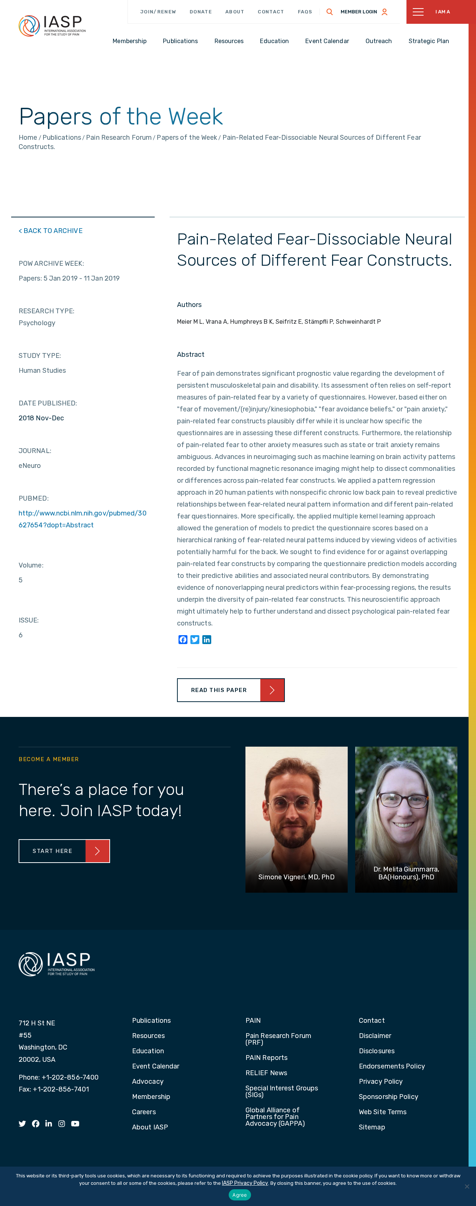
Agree (239, 1195)
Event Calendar (155, 1066)
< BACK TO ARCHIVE (51, 231)
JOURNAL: (35, 451)
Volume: (31, 565)
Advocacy (148, 1082)
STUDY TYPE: (40, 356)
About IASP (150, 1127)
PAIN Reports (266, 1058)
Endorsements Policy (392, 1066)
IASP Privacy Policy (245, 1183)
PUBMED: (34, 498)
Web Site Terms (382, 1112)
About (235, 11)
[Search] (330, 12)
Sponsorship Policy (388, 1097)
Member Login (359, 11)
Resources (148, 1036)
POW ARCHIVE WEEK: (51, 263)
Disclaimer (375, 1036)
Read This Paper (219, 690)
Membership (151, 1097)
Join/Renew (158, 11)
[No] (466, 1186)
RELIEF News (266, 1073)
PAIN (253, 1021)
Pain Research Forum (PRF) (278, 1039)
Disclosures (377, 1051)
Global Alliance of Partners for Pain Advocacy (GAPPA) (275, 1117)
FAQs (305, 11)
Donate (201, 11)
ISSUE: (29, 620)
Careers (144, 1112)
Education (148, 1051)
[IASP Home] (52, 26)
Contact (271, 11)
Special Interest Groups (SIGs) (281, 1092)
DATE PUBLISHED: (48, 403)
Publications (151, 1021)
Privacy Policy (381, 1082)
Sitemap (372, 1127)
